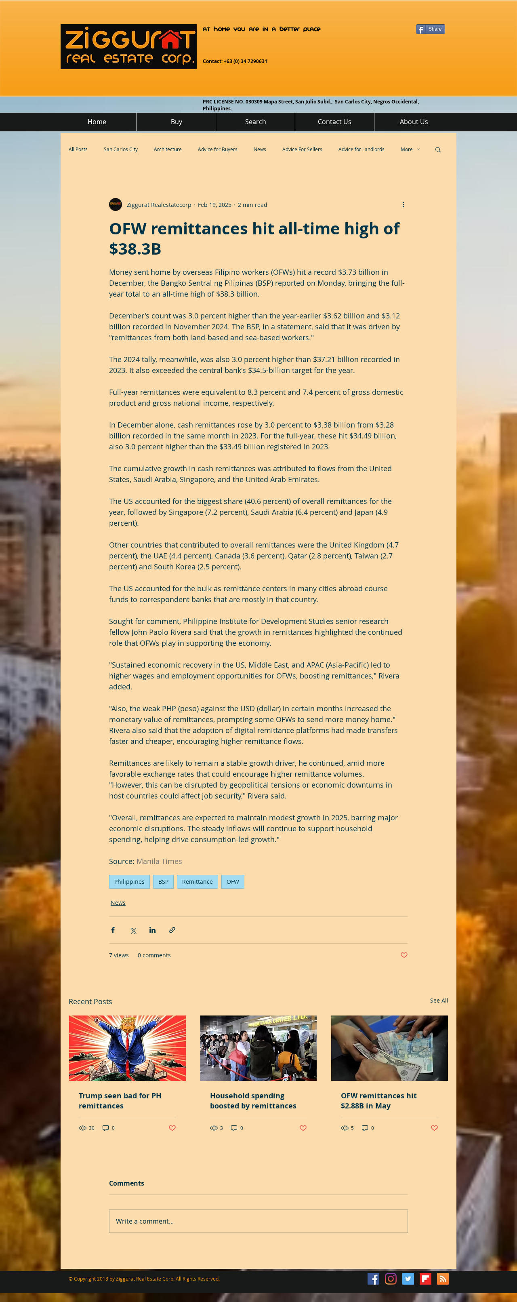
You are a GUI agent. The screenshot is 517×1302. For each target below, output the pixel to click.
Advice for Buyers (217, 149)
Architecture (168, 149)
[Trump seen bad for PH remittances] (127, 1048)
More (407, 149)
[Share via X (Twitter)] (133, 930)
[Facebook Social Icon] (373, 1279)
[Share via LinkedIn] (152, 930)
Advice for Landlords (361, 149)
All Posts (78, 149)
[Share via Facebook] (113, 930)
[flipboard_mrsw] (425, 1279)
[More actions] (403, 204)
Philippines (129, 881)
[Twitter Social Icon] (408, 1279)
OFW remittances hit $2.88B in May (379, 1101)
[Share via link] (172, 930)
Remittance (197, 881)
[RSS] (443, 1279)
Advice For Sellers (302, 149)
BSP (163, 881)
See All (439, 1000)
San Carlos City (121, 149)
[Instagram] (391, 1279)
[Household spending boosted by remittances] (258, 1048)
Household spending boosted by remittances (253, 1101)
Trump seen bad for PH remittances (120, 1101)
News (260, 149)
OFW (233, 881)
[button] (438, 149)
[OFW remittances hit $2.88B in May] (389, 1048)
